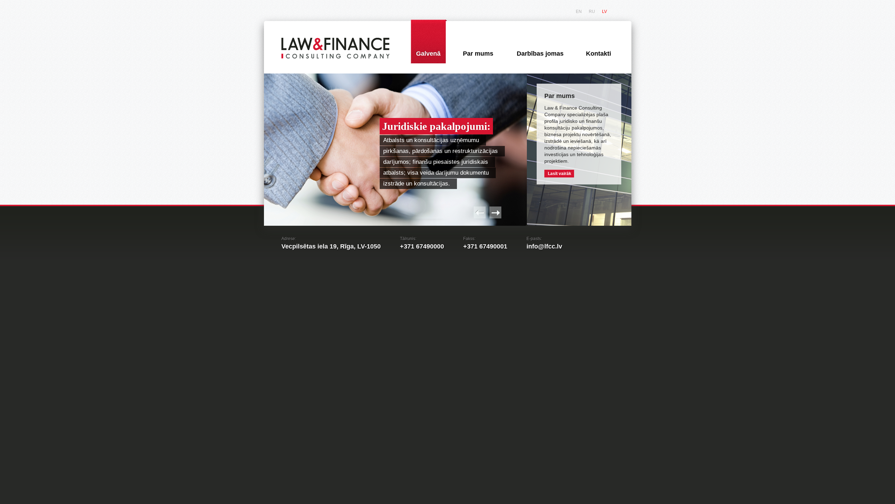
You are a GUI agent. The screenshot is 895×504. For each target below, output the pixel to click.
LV (604, 11)
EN (579, 11)
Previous (480, 212)
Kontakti (598, 53)
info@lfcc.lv (544, 246)
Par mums (478, 53)
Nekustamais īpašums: (537, 122)
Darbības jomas (540, 53)
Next (495, 212)
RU (592, 11)
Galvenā (428, 53)
